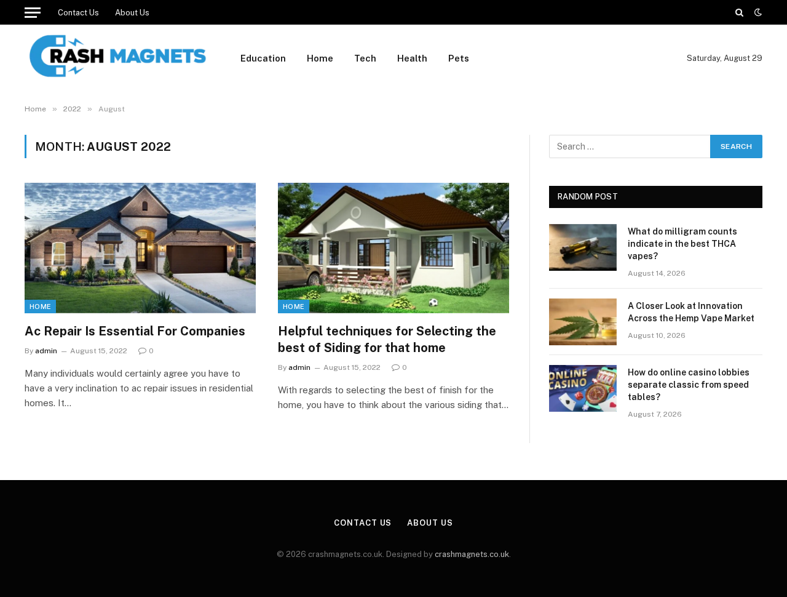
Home (320, 58)
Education (263, 58)
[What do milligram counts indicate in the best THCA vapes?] (583, 247)
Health (412, 58)
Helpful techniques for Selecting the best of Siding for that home (387, 339)
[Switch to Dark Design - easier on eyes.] (756, 12)
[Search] (739, 12)
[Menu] (33, 12)
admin (46, 351)
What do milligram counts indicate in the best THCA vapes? (682, 243)
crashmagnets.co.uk (472, 554)
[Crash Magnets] (116, 58)
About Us (132, 12)
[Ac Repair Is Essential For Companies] (140, 248)
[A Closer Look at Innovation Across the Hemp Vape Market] (583, 321)
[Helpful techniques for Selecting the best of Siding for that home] (393, 248)
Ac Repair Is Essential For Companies (135, 331)
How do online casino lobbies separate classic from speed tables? (688, 384)
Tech (365, 58)
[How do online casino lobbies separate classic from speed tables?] (583, 388)
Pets (458, 58)
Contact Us (78, 12)
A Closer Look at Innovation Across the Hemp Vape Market (691, 312)
